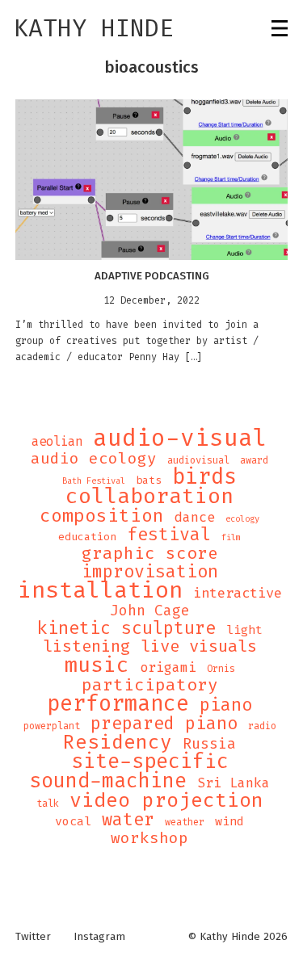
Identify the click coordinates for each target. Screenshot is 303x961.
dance (195, 518)
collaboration (149, 497)
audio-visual (180, 438)
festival (169, 535)
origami (168, 668)
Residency (117, 742)
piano (226, 705)
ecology (242, 518)
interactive (237, 593)
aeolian (57, 442)
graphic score (150, 553)
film (231, 537)
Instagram (99, 936)
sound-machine (108, 781)
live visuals (199, 647)
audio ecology (94, 459)
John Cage (150, 610)
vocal (73, 821)
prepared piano (164, 724)
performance (118, 703)
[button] (151, 179)
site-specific (150, 761)
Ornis (221, 668)
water (128, 820)
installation (100, 590)
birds (204, 476)
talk (47, 803)
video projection (166, 800)
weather (184, 822)
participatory (150, 685)
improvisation (150, 572)
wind (229, 821)
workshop (149, 838)
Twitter (33, 936)
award (254, 460)
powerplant (51, 726)
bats (149, 480)
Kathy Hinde (94, 28)
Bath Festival (93, 480)
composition (102, 516)
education (87, 536)
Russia (209, 744)
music (97, 665)
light (244, 630)
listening (86, 647)
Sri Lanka (233, 783)
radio (262, 726)
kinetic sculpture (126, 628)
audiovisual (198, 460)
